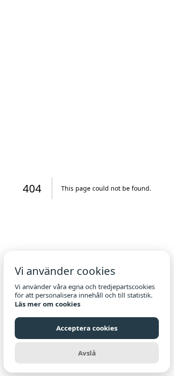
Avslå (87, 352)
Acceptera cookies (86, 327)
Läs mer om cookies (47, 303)
